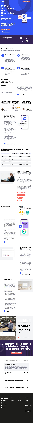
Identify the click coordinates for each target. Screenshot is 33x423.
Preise (3, 402)
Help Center (26, 400)
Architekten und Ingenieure (6, 92)
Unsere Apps (12, 400)
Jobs (18, 401)
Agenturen (3, 85)
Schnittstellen (8, 290)
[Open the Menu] (31, 1)
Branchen (4, 400)
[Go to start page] (3, 1)
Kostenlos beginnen (26, 1)
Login (3, 408)
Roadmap (19, 400)
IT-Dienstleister (4, 90)
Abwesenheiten (7, 286)
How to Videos (27, 401)
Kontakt (3, 406)
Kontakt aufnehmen (5, 31)
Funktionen (4, 398)
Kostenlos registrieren (16, 352)
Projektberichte (7, 287)
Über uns (4, 404)
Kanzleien (3, 87)
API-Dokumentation (27, 408)
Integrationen (13, 401)
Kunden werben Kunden (28, 404)
